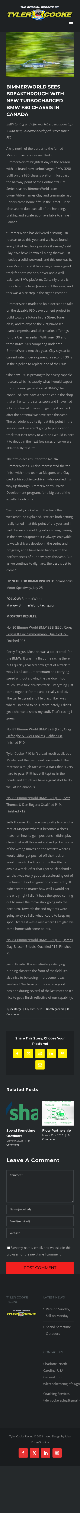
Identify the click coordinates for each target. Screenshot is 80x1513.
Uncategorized (55, 1009)
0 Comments (18, 1142)
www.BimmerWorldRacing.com (33, 605)
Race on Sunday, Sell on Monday (58, 1312)
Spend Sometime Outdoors (58, 1330)
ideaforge (16, 1009)
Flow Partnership (56, 1130)
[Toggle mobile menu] (71, 23)
